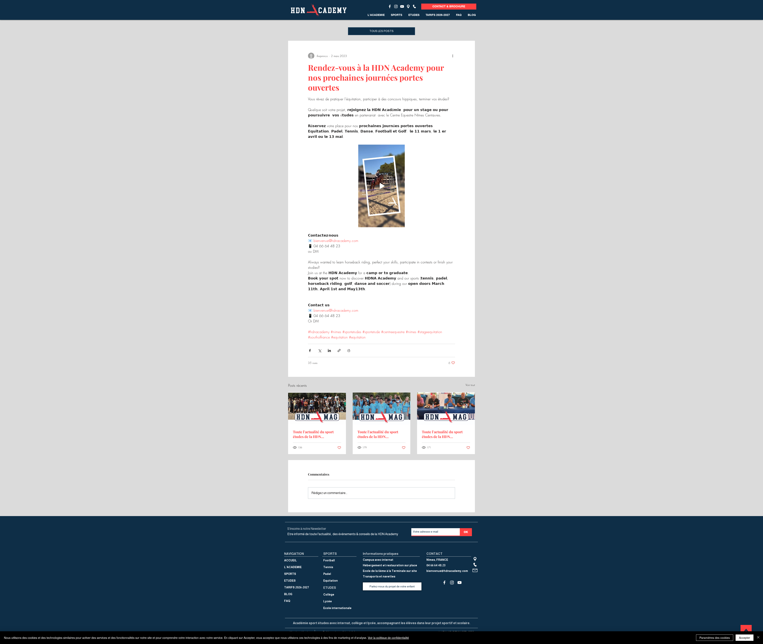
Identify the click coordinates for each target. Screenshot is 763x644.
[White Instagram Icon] (396, 6)
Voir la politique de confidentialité (388, 638)
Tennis (328, 567)
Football (329, 560)
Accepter (744, 638)
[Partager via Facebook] (310, 350)
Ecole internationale (337, 608)
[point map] (408, 6)
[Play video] (381, 186)
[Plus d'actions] (452, 55)
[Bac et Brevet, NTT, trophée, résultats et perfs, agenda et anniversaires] (317, 408)
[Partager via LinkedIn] (329, 350)
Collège (328, 594)
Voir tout (470, 385)
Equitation (330, 580)
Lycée (327, 601)
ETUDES (290, 580)
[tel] (414, 6)
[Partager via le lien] (339, 350)
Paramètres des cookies (714, 638)
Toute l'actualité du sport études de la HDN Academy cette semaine (313, 434)
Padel (327, 573)
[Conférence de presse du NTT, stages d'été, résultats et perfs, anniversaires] (446, 408)
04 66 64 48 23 (435, 565)
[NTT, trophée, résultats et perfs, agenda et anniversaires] (382, 408)
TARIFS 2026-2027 (296, 587)
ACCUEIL (290, 560)
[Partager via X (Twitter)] (319, 350)
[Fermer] (758, 637)
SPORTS (290, 573)
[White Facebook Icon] (389, 6)
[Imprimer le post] (349, 350)
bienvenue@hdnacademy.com (447, 570)
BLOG (288, 594)
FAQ (287, 600)
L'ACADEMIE (293, 567)
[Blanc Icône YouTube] (402, 6)
